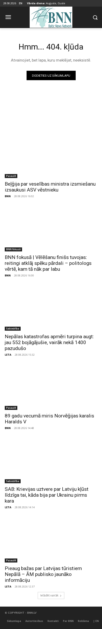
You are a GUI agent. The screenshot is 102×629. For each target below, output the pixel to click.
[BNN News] (51, 16)
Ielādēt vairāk (49, 595)
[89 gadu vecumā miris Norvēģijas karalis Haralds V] (51, 387)
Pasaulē (11, 176)
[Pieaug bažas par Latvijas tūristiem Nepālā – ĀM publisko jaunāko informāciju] (51, 539)
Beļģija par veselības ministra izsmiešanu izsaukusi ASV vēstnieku (50, 187)
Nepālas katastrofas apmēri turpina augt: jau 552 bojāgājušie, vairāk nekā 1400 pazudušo (49, 342)
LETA (8, 354)
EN (20, 3)
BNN (8, 196)
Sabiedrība (12, 328)
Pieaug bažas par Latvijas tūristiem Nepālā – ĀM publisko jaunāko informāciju (43, 574)
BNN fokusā (13, 249)
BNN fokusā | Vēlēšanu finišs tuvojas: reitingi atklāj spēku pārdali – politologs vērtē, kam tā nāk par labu (48, 263)
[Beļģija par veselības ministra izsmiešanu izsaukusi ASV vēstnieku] (51, 155)
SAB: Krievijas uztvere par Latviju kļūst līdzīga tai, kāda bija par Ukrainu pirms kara (46, 495)
